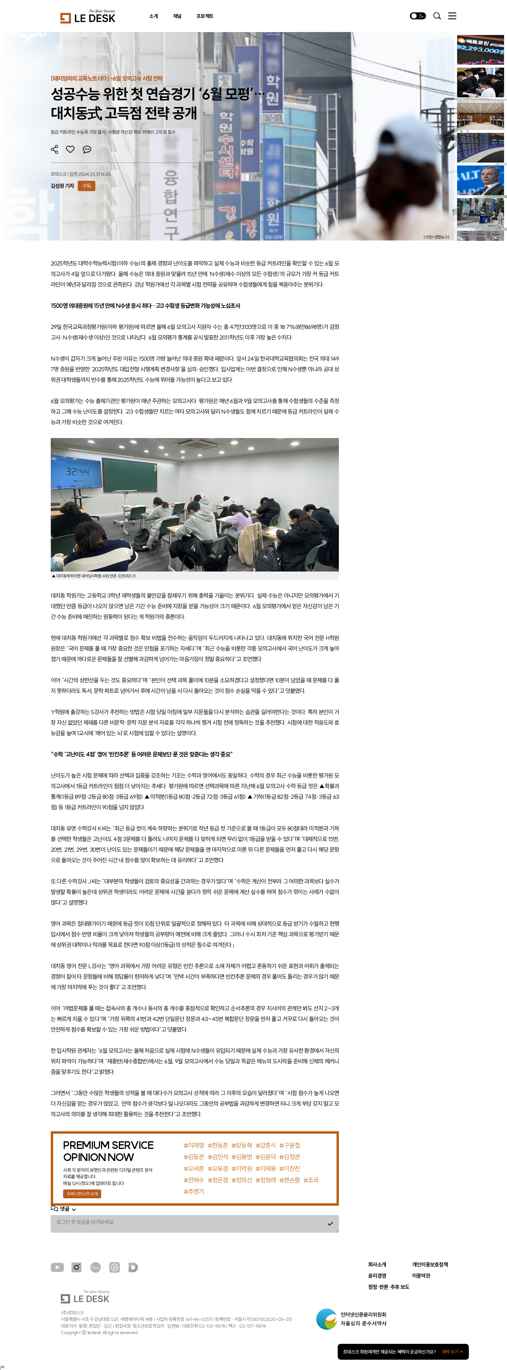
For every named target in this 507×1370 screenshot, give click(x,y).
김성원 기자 (62, 186)
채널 (177, 16)
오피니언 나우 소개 (82, 1194)
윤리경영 (377, 1276)
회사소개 (377, 1264)
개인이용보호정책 (430, 1264)
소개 (153, 16)
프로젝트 (205, 16)
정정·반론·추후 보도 (388, 1287)
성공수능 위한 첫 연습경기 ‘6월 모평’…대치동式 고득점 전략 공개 (158, 103)
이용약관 (421, 1276)
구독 (86, 186)
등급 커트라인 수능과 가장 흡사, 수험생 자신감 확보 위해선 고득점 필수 (113, 132)
